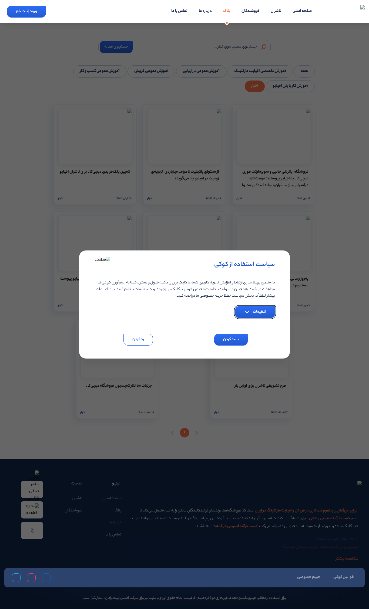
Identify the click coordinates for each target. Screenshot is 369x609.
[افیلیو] (347, 11)
